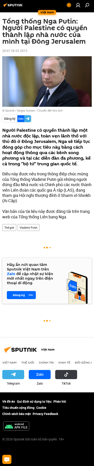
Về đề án (8, 401)
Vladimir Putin (28, 227)
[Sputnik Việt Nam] (13, 7)
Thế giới (9, 227)
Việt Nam (9, 362)
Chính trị (46, 362)
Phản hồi (59, 401)
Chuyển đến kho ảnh (50, 110)
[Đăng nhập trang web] (78, 5)
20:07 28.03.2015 (14, 50)
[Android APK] (16, 426)
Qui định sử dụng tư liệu (34, 401)
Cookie (41, 407)
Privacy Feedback (45, 414)
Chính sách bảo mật (16, 414)
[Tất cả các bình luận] (6, 459)
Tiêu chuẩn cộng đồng (18, 407)
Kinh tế (64, 362)
